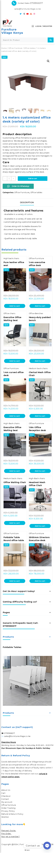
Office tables (29, 48)
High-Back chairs (12, 423)
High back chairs (11, 258)
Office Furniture (15, 48)
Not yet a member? (10, 836)
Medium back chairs (38, 368)
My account (6, 802)
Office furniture (8, 805)
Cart (3, 793)
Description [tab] (27, 202)
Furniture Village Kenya (12, 31)
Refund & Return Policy (12, 814)
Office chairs (9, 313)
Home (4, 48)
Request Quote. (8, 830)
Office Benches (36, 313)
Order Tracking (8, 808)
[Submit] (51, 39)
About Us (5, 790)
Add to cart (32, 179)
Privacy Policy (8, 811)
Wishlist (5, 817)
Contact (5, 799)
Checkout (6, 796)
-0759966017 (36, 3)
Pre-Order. (6, 833)
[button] (48, 61)
